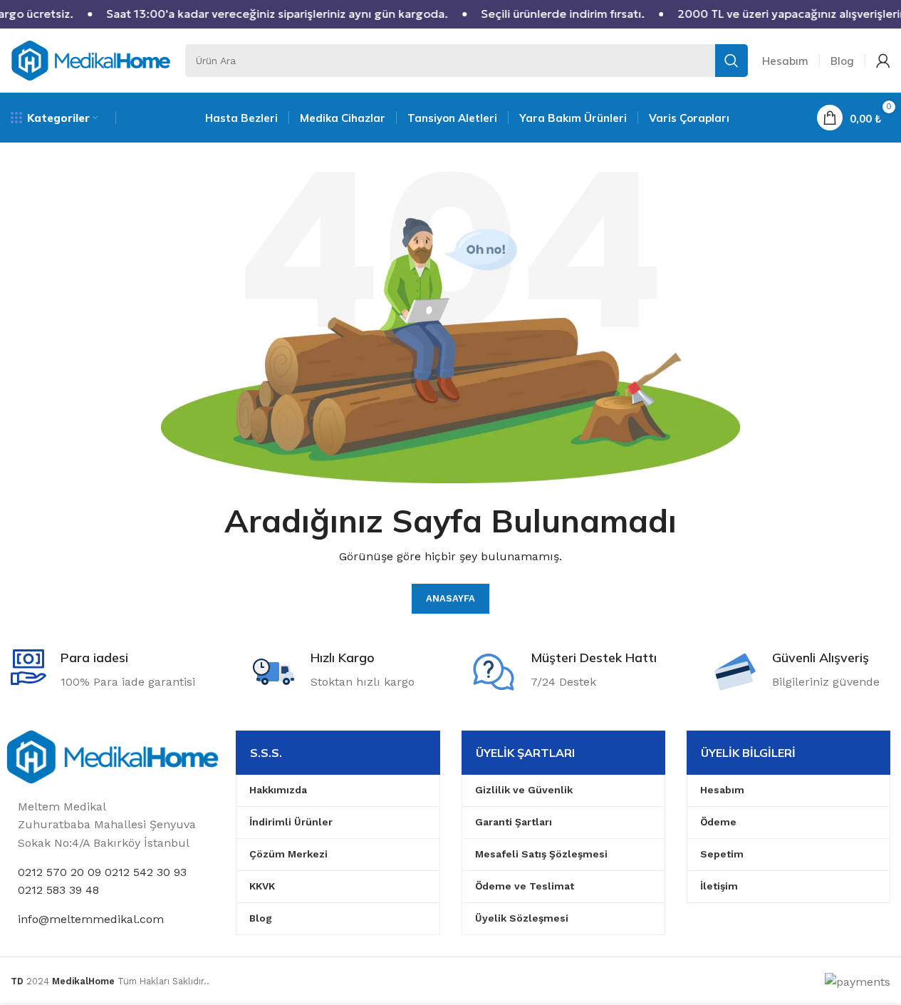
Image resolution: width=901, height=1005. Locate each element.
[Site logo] (91, 59)
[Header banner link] (450, 14)
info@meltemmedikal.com (91, 919)
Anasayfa (450, 598)
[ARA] (731, 60)
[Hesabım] (883, 60)
